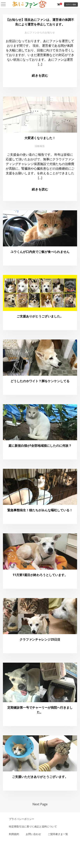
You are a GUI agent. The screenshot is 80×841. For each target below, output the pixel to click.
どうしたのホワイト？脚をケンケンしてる (40, 381)
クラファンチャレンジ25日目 (40, 639)
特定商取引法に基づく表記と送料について (33, 826)
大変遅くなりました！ (40, 138)
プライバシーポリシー (21, 819)
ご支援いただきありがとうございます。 (40, 777)
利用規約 (14, 834)
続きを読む (40, 75)
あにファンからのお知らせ (40, 32)
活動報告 (40, 146)
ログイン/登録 (71, 4)
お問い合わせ (33, 834)
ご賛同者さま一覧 (58, 834)
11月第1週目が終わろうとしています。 (40, 575)
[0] (58, 4)
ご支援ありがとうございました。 (40, 316)
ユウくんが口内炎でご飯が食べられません (40, 252)
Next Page (40, 804)
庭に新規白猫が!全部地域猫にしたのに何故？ (40, 445)
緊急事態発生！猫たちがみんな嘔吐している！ (40, 510)
